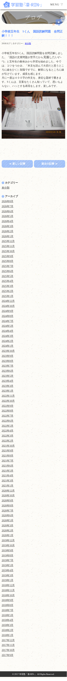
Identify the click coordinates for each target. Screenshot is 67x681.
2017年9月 (7, 655)
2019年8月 (7, 555)
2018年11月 (8, 590)
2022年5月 (7, 425)
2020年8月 (7, 505)
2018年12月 (8, 585)
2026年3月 (7, 226)
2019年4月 (7, 570)
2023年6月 (7, 370)
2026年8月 (7, 201)
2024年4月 (7, 331)
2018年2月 (7, 630)
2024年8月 (7, 316)
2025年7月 (7, 266)
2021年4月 (7, 475)
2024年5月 (7, 326)
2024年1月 (7, 346)
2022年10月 (8, 400)
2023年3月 (7, 386)
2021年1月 (7, 485)
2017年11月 (8, 645)
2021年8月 (7, 455)
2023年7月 (7, 365)
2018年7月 (7, 610)
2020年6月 (7, 515)
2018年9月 (7, 600)
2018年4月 (7, 620)
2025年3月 (7, 286)
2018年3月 (7, 625)
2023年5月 (7, 376)
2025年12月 (8, 241)
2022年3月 (7, 435)
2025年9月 (7, 256)
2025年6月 (7, 271)
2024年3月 (7, 336)
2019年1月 (7, 580)
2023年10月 (8, 351)
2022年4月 (7, 430)
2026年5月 (7, 216)
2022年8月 (7, 410)
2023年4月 (7, 381)
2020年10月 (8, 495)
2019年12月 (8, 540)
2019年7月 (7, 560)
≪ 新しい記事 (17, 163)
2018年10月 (8, 595)
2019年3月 (7, 575)
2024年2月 (7, 341)
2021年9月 (7, 450)
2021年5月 (7, 470)
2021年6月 (7, 465)
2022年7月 (7, 415)
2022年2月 (7, 440)
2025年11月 (8, 246)
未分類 (28, 43)
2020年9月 (7, 500)
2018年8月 (7, 605)
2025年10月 (8, 251)
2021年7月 (7, 460)
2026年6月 (7, 211)
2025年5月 (7, 276)
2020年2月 (7, 530)
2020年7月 (7, 510)
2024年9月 (7, 311)
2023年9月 (7, 356)
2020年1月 (7, 535)
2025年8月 (7, 261)
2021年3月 (7, 480)
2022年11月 (8, 395)
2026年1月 (7, 236)
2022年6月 (7, 420)
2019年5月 (7, 565)
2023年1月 (7, 390)
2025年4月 (7, 281)
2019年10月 (8, 545)
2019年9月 (7, 550)
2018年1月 (7, 635)
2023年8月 (7, 361)
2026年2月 (7, 231)
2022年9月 (7, 406)
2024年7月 (7, 321)
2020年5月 (7, 520)
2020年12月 (8, 490)
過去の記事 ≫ (49, 163)
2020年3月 (7, 525)
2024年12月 (8, 301)
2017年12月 (8, 640)
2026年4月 (7, 221)
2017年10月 (8, 650)
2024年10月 (8, 306)
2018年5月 (7, 615)
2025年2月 (7, 291)
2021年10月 (8, 445)
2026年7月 (7, 206)
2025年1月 (7, 296)
